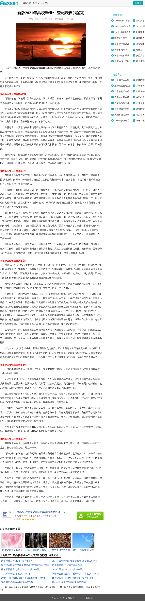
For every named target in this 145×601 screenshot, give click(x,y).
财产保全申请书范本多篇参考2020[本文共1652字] (25, 565)
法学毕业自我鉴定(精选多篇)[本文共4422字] (23, 578)
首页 (35, 3)
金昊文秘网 (70, 598)
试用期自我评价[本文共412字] (67, 565)
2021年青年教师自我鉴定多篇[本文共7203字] (74, 561)
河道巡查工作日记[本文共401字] (17, 561)
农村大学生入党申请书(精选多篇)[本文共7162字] (32, 587)
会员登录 (138, 3)
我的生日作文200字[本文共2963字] (69, 582)
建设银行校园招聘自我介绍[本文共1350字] (73, 578)
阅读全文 (59, 19)
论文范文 (45, 3)
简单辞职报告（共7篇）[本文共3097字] (20, 569)
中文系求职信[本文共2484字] (15, 573)
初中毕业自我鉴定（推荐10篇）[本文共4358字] (75, 573)
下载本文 (69, 19)
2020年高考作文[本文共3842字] (67, 569)
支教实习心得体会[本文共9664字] (17, 582)
